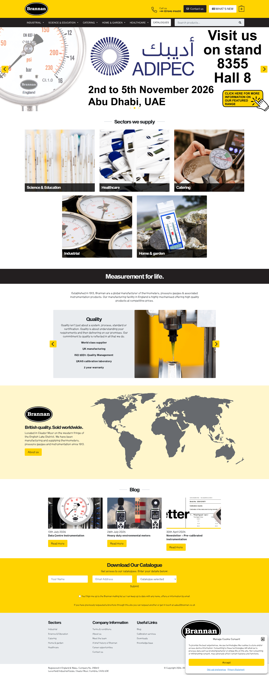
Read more (57, 543)
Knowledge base (145, 643)
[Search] (240, 22)
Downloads (142, 638)
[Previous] (5, 69)
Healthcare (138, 22)
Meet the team (99, 638)
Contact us (196, 8)
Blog (139, 629)
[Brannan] (36, 8)
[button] (262, 638)
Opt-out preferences (216, 669)
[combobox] (209, 22)
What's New (224, 8)
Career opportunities (102, 647)
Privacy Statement (236, 669)
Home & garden (112, 22)
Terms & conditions (101, 629)
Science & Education (62, 22)
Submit (134, 586)
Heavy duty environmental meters (128, 535)
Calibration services (146, 634)
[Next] (264, 69)
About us (33, 451)
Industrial (34, 22)
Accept (226, 662)
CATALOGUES (161, 22)
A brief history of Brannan (104, 643)
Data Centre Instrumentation (66, 535)
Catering (89, 22)
